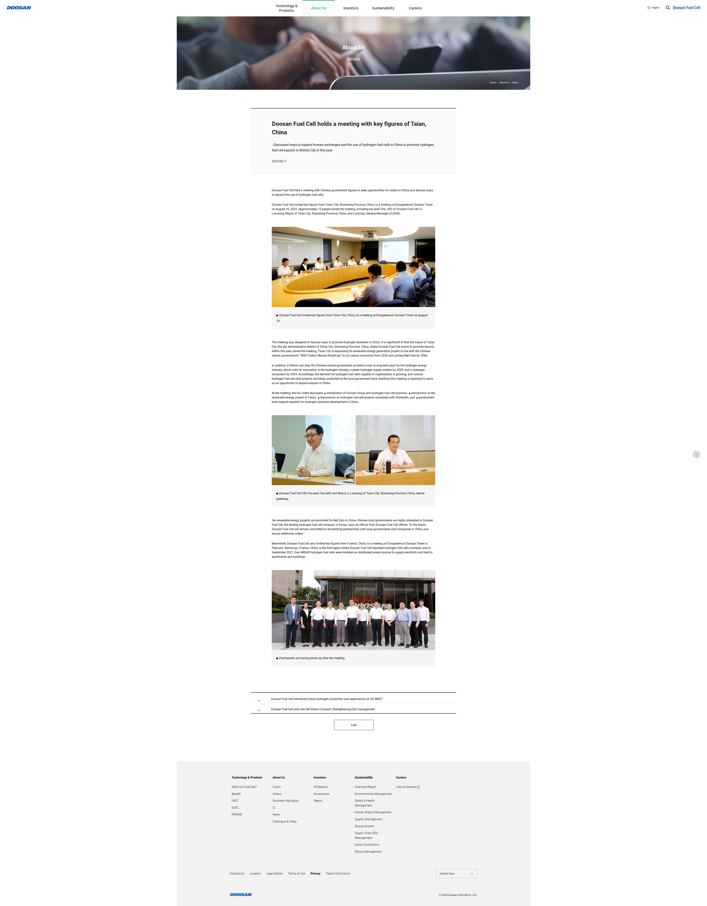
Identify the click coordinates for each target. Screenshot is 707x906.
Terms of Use (296, 873)
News (515, 82)
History (277, 794)
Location (255, 873)
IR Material (321, 787)
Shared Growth (364, 826)
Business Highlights (285, 800)
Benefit (236, 794)
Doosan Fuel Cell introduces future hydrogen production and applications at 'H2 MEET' (327, 699)
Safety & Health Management (365, 803)
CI (274, 807)
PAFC (235, 800)
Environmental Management (373, 794)
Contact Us (237, 873)
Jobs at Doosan (406, 787)
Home (493, 82)
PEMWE (237, 814)
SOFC (235, 807)
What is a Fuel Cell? (244, 787)
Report (318, 800)
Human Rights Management (373, 812)
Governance (321, 794)
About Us (504, 82)
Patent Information (338, 873)
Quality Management (368, 819)
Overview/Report (365, 787)
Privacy (315, 873)
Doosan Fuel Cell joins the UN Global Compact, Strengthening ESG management (323, 709)
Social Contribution (367, 844)
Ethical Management (368, 851)
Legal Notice (274, 873)
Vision (277, 787)
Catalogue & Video (285, 821)
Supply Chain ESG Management (366, 835)
